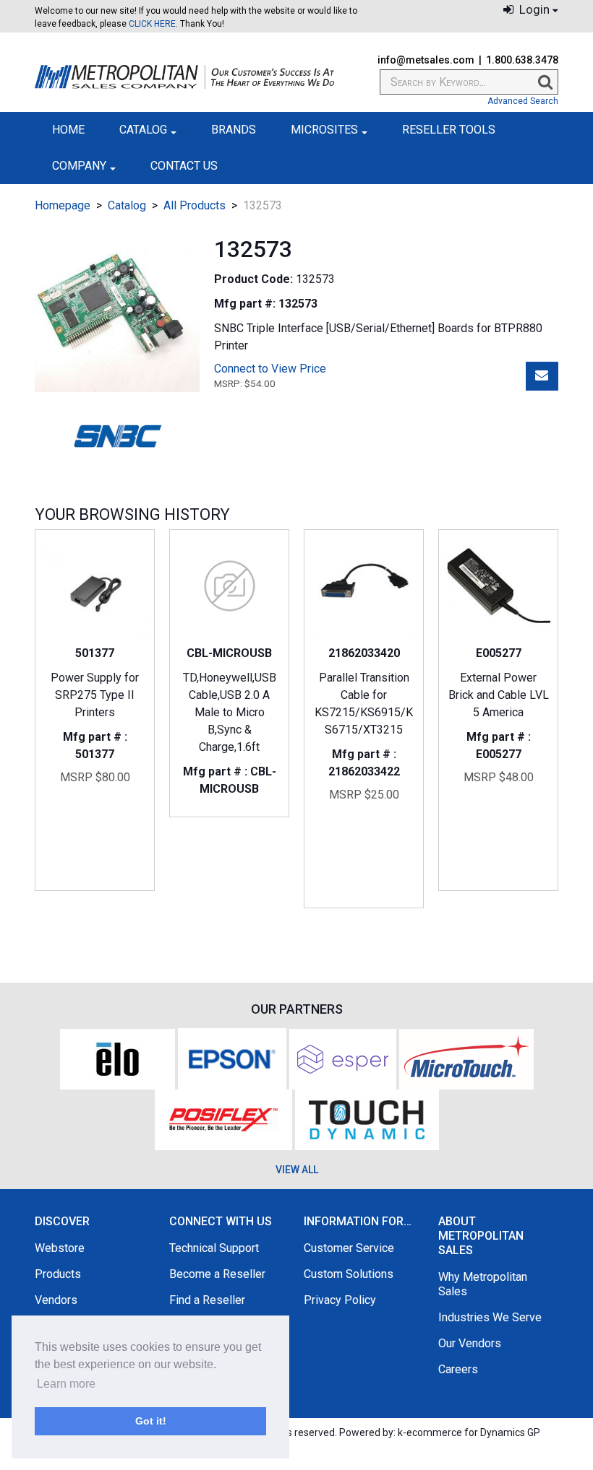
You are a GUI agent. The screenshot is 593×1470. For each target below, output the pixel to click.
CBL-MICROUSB (229, 653)
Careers (458, 1369)
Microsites (324, 129)
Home (68, 129)
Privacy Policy (340, 1300)
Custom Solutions (348, 1274)
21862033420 (364, 653)
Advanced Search (522, 101)
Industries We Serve (490, 1317)
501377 (94, 653)
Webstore (60, 1248)
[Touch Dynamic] (367, 1118)
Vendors (56, 1300)
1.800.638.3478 (522, 60)
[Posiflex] (223, 1118)
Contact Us (184, 166)
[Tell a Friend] (542, 376)
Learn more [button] (66, 1384)
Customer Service (349, 1248)
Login (533, 9)
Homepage (62, 205)
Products (58, 1274)
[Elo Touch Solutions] (117, 1058)
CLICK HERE (152, 24)
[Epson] (232, 1058)
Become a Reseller (217, 1274)
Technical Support (214, 1248)
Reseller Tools (448, 129)
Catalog (143, 129)
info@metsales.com (425, 60)
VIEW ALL (297, 1169)
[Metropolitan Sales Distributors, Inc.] (184, 77)
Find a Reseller (207, 1300)
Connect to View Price (270, 368)
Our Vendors (469, 1343)
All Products (194, 205)
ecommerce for (473, 1432)
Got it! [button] (150, 1421)
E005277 (498, 653)
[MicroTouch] (466, 1058)
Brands (233, 129)
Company (79, 166)
